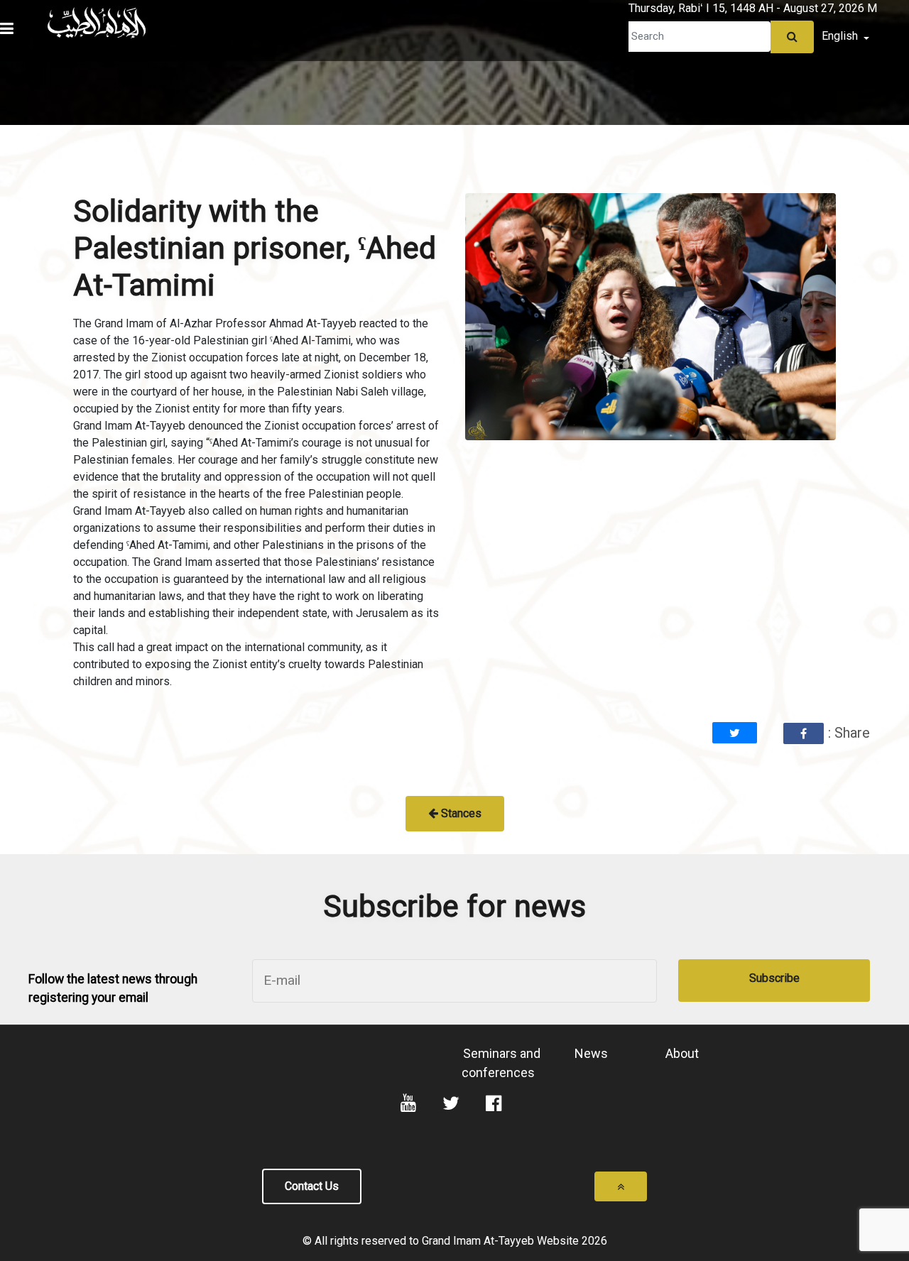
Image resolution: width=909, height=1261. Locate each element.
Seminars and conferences (501, 1063)
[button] (36, 3)
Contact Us (312, 1186)
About (682, 1053)
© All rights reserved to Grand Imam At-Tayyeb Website (442, 1241)
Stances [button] (459, 813)
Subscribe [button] (774, 978)
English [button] (841, 36)
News (591, 1053)
